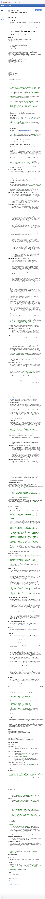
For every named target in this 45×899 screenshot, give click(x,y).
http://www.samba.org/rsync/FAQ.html (15, 881)
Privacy (10, 897)
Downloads (3, 19)
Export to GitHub (39, 10)
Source (2, 12)
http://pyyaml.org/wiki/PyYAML (26, 130)
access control (15, 399)
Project (2, 10)
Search (6, 5)
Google (2, 897)
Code (10, 2)
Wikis (2, 17)
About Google (6, 897)
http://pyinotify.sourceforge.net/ (30, 117)
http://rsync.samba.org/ (13, 880)
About (10, 5)
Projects (2, 5)
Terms (13, 897)
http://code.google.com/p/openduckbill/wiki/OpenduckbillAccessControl (22, 624)
